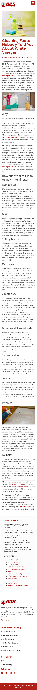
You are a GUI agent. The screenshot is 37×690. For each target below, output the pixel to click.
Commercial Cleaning (16, 567)
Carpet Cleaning (14, 562)
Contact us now (24, 507)
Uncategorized (13, 581)
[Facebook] (2, 673)
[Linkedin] (11, 673)
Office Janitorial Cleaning (17, 576)
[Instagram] (15, 673)
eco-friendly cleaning (21, 487)
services (21, 502)
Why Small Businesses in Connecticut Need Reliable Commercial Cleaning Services (17, 526)
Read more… (5, 620)
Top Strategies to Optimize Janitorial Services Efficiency (16, 537)
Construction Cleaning (16, 569)
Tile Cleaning (13, 578)
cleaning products (8, 76)
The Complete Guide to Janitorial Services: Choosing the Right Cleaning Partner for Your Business (17, 542)
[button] (33, 3)
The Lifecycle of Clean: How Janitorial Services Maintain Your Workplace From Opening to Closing (17, 549)
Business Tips (13, 560)
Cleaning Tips (13, 564)
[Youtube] (6, 673)
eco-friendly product (12, 137)
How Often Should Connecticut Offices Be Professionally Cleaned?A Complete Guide (18, 532)
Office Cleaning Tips (15, 574)
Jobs (10, 571)
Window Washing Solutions (18, 585)
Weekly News (13, 583)
